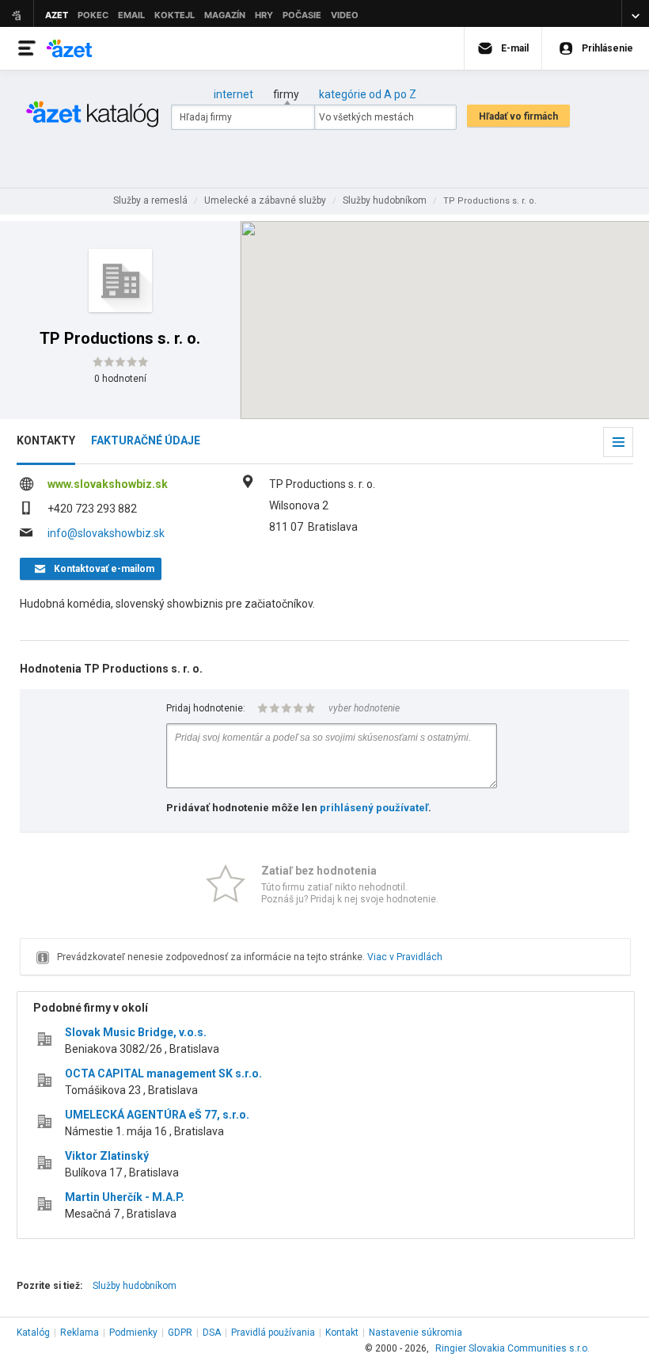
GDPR (180, 1332)
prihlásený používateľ (374, 808)
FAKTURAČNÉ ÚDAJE (145, 440)
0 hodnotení (120, 378)
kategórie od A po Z (367, 94)
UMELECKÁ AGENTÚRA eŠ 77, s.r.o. (157, 1114)
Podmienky (133, 1332)
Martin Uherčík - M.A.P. (124, 1197)
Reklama (79, 1332)
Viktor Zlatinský (107, 1156)
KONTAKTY (46, 440)
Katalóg (33, 1332)
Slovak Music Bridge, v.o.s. (136, 1032)
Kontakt (342, 1332)
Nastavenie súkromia (415, 1332)
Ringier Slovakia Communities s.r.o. (512, 1348)
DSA (212, 1332)
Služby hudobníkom (134, 1285)
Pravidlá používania (273, 1332)
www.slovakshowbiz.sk (107, 484)
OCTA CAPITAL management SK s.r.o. (163, 1073)
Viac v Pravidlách (404, 957)
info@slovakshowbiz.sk (106, 533)
